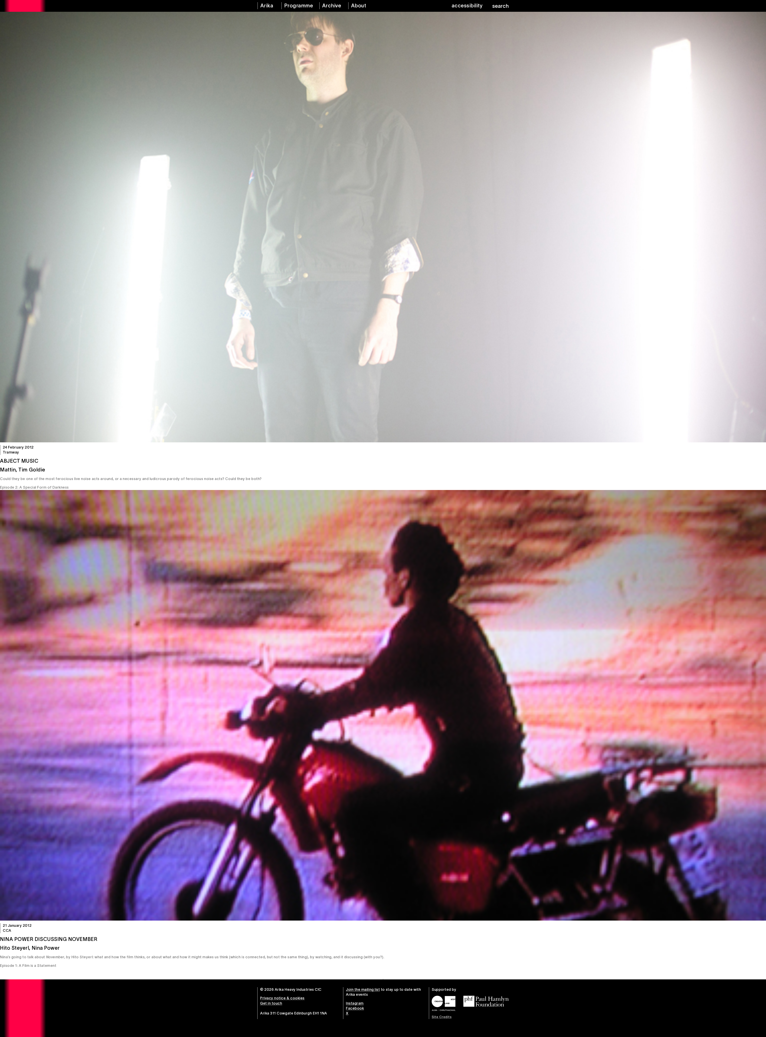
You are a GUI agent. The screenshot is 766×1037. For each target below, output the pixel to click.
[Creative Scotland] (443, 1003)
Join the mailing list (363, 990)
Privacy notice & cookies (282, 998)
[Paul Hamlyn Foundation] (486, 1001)
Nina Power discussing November (48, 939)
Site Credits (441, 1017)
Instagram (355, 1003)
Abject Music (19, 461)
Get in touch (271, 1003)
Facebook (355, 1008)
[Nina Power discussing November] (383, 705)
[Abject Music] (383, 227)
